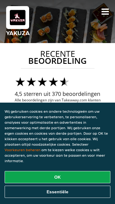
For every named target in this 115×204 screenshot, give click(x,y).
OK (57, 177)
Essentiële (57, 191)
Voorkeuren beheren (22, 150)
